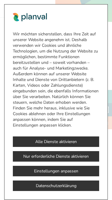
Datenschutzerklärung (56, 186)
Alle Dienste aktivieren (56, 142)
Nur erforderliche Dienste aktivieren (56, 156)
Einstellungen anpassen (56, 171)
